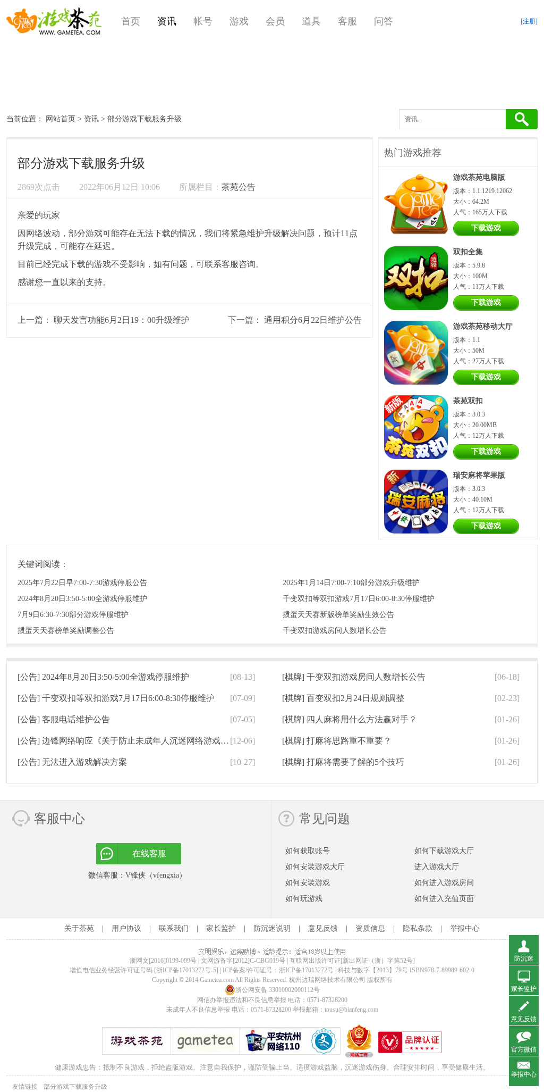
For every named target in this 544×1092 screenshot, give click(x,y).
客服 (347, 21)
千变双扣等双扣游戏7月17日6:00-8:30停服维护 (359, 599)
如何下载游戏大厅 (444, 851)
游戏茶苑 (54, 21)
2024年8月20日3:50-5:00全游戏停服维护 (82, 599)
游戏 (239, 21)
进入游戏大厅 (436, 867)
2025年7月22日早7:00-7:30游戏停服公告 (82, 583)
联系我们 (174, 928)
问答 (383, 21)
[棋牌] (354, 676)
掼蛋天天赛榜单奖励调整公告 (66, 631)
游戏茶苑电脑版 (479, 177)
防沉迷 (523, 958)
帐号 (202, 21)
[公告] (103, 676)
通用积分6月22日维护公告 (313, 319)
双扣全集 (468, 252)
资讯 (166, 21)
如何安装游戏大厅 (315, 867)
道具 (311, 21)
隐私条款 (417, 928)
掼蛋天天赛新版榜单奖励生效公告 (338, 615)
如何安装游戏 (307, 883)
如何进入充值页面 (444, 899)
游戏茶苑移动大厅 (483, 326)
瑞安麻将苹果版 (479, 475)
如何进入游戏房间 (444, 883)
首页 (130, 21)
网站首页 (60, 119)
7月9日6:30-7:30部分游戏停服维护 (73, 615)
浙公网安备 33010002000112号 (277, 990)
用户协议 (126, 928)
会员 (275, 21)
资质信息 (370, 928)
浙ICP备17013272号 (306, 970)
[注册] (529, 21)
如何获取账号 (307, 851)
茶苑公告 (239, 186)
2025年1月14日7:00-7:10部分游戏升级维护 (351, 583)
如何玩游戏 (303, 899)
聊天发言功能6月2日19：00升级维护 (122, 319)
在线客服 (149, 853)
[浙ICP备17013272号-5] (186, 970)
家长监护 (221, 928)
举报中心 (465, 928)
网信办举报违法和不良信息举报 (241, 1000)
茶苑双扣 (468, 401)
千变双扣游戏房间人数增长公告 (335, 631)
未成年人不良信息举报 (199, 1009)
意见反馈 (323, 928)
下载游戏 (486, 228)
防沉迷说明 (272, 928)
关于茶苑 (79, 928)
